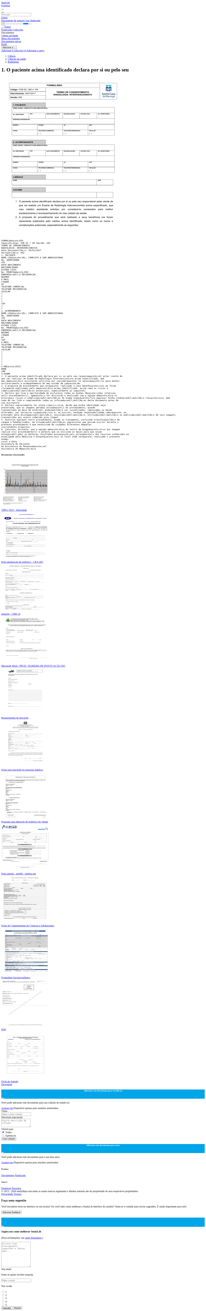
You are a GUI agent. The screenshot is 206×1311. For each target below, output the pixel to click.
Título (4, 1111)
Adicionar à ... (9, 47)
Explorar (5, 5)
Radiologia (13, 62)
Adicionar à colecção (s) (13, 50)
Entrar (4, 17)
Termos (17, 1194)
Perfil (4, 44)
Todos (8, 1132)
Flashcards (7, 29)
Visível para (7, 1129)
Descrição (11, 1117)
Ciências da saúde (17, 59)
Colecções (18, 29)
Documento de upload (12, 20)
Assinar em (7, 1108)
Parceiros (16, 1188)
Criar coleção (9, 1139)
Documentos (7, 1175)
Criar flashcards (32, 20)
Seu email (6, 1269)
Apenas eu (10, 1135)
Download (6, 1084)
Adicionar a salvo (35, 50)
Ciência (11, 56)
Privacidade (7, 1194)
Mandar (17, 1308)
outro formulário (33, 1237)
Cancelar (7, 1308)
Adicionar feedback (11, 1212)
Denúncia (6, 1188)
